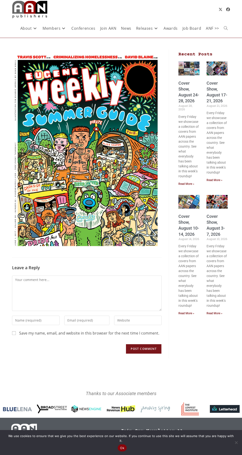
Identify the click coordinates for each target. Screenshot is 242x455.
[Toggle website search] (225, 28)
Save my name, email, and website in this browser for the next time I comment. (89, 333)
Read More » (186, 184)
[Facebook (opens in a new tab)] (228, 9)
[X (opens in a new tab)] (220, 9)
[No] (236, 442)
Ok (122, 448)
